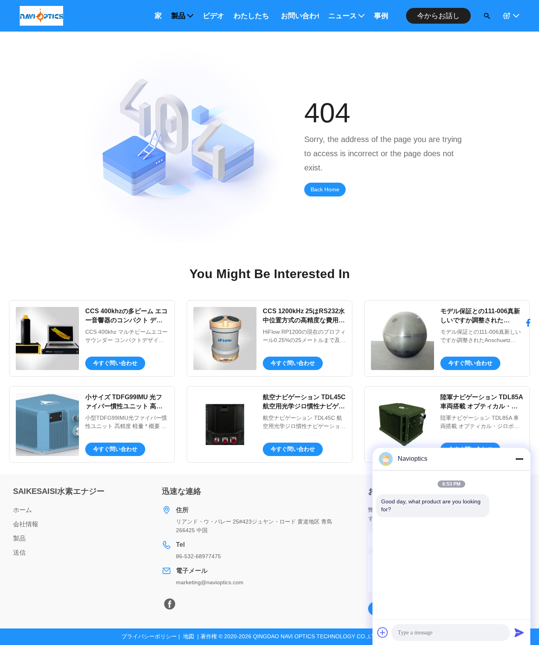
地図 (188, 636)
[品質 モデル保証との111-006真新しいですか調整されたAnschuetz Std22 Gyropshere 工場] (402, 338)
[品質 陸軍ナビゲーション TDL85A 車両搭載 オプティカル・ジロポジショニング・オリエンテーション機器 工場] (402, 424)
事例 (381, 16)
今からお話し (438, 16)
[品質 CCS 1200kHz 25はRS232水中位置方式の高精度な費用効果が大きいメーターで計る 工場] (224, 338)
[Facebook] (170, 604)
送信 (19, 552)
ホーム (22, 510)
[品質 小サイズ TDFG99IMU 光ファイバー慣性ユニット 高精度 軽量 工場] (47, 424)
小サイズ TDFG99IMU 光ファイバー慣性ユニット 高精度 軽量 (124, 406)
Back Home (325, 189)
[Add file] (382, 632)
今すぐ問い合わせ (115, 363)
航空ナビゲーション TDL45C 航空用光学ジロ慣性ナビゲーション (304, 406)
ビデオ (213, 16)
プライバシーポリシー (149, 636)
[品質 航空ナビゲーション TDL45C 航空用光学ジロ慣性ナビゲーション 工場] (224, 424)
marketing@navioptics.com (209, 582)
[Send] (519, 632)
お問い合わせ (300, 16)
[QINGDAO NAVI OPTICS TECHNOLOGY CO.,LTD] (41, 16)
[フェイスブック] (528, 322)
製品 (178, 16)
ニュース (342, 16)
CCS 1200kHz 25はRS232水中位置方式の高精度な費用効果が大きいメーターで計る (304, 320)
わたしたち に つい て (252, 16)
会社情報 (25, 524)
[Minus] (519, 459)
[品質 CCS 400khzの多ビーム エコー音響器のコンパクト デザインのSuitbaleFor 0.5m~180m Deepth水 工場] (47, 338)
